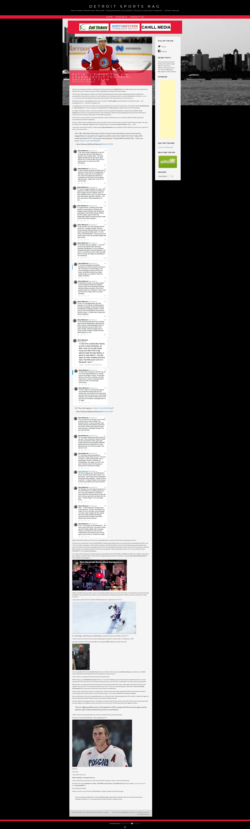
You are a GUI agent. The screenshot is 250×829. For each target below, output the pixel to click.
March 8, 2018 (107, 144)
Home (109, 17)
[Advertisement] (168, 109)
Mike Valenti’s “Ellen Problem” (167, 71)
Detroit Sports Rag (125, 6)
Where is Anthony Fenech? (166, 68)
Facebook (164, 51)
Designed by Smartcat (125, 823)
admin (93, 82)
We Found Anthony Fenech (166, 62)
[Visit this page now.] (168, 161)
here (88, 799)
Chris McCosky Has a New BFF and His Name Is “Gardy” (90, 812)
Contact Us (137, 17)
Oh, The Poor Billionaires (165, 69)
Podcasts (121, 17)
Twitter (163, 47)
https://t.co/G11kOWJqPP (90, 141)
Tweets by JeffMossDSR (165, 147)
